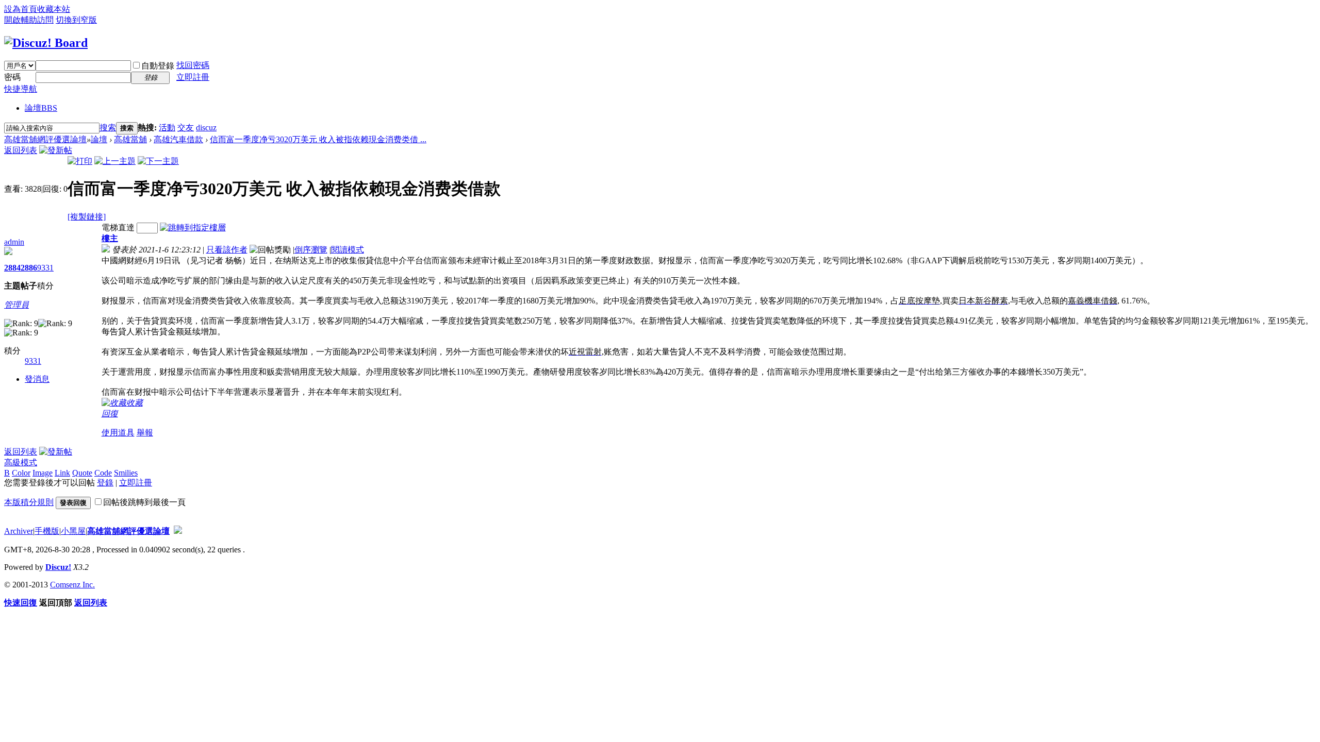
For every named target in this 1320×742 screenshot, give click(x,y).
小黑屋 (73, 531)
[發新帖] (55, 150)
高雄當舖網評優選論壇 (45, 139)
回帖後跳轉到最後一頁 (144, 502)
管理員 (16, 304)
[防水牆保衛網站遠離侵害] (178, 531)
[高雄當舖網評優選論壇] (46, 42)
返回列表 (20, 150)
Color (21, 472)
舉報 (145, 432)
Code (103, 472)
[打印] (80, 161)
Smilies (126, 472)
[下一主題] (158, 161)
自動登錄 (157, 65)
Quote (82, 472)
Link (62, 472)
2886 (29, 267)
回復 (110, 413)
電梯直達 (118, 227)
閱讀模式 (347, 249)
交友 (185, 127)
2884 (12, 267)
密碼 (12, 77)
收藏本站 (53, 9)
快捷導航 (20, 89)
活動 (167, 127)
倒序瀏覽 (310, 249)
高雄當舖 (130, 139)
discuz (206, 127)
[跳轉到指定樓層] (193, 227)
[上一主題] (115, 161)
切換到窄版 (76, 19)
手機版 (47, 531)
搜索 (108, 127)
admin (14, 242)
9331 (45, 267)
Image (42, 472)
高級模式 (20, 462)
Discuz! (58, 567)
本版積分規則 (29, 502)
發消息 (37, 379)
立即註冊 (192, 77)
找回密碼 (192, 65)
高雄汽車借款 (178, 139)
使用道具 (118, 432)
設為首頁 (20, 9)
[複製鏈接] (87, 216)
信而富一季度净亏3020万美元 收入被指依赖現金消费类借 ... (318, 139)
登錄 (105, 482)
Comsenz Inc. (72, 584)
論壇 (41, 108)
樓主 (110, 238)
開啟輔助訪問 (29, 19)
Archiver (18, 531)
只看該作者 (227, 249)
